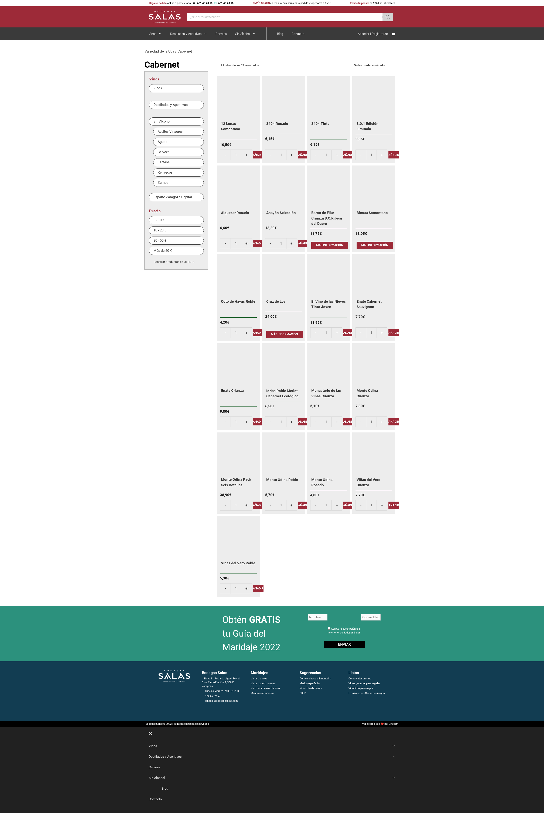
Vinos (152, 34)
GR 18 (303, 693)
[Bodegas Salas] (162, 16)
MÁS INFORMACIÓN (329, 245)
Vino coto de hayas (311, 688)
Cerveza (221, 34)
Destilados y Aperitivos (186, 34)
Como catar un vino (359, 678)
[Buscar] (387, 17)
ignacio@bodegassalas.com (221, 700)
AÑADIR (258, 155)
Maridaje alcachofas (262, 693)
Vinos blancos (259, 678)
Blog (280, 34)
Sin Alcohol (242, 34)
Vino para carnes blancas (265, 688)
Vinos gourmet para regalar (364, 683)
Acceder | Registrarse (373, 34)
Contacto (298, 34)
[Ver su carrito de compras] (394, 33)
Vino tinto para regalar (361, 688)
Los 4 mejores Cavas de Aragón (366, 693)
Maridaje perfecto (310, 683)
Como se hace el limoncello (315, 678)
